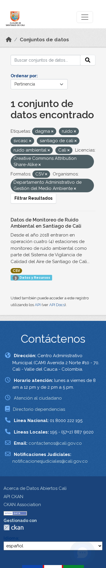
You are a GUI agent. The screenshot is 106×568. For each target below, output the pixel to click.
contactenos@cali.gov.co (55, 443)
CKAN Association (22, 504)
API (38, 305)
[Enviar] (87, 60)
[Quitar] (52, 132)
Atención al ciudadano (38, 398)
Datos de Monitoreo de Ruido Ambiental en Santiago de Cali (46, 223)
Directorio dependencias (39, 409)
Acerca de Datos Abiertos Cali (35, 488)
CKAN (14, 527)
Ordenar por (24, 75)
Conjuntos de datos (44, 39)
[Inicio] (9, 39)
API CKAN (13, 496)
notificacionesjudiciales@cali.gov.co (50, 461)
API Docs (57, 305)
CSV (16, 271)
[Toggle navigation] (85, 17)
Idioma (11, 538)
